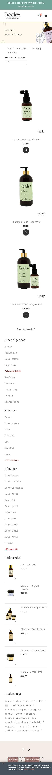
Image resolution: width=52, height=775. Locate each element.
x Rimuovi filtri (11, 549)
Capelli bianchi (12, 475)
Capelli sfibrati (11, 531)
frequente (17, 705)
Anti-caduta (10, 383)
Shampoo (9, 448)
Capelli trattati (11, 537)
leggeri (8, 718)
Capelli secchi (11, 525)
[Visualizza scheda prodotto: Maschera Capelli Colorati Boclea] (11, 593)
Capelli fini (10, 500)
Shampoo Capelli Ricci (33, 629)
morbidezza (11, 710)
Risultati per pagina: (16, 57)
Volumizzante (11, 390)
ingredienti (30, 701)
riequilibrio (10, 726)
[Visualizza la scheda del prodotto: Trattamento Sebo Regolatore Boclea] (26, 270)
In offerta (12, 52)
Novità (35, 48)
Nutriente (9, 396)
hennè (28, 705)
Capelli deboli (11, 494)
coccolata (21, 722)
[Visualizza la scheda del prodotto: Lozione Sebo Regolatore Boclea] (26, 106)
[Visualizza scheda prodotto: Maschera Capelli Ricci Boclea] (11, 657)
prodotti (22, 726)
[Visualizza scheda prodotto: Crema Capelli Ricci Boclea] (11, 679)
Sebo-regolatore (13, 371)
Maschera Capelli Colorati (30, 587)
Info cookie (29, 769)
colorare (33, 726)
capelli (23, 710)
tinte (40, 701)
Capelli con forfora (13, 482)
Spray (7, 454)
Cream (8, 417)
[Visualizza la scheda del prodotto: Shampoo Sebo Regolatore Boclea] (26, 188)
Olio (7, 442)
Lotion (8, 429)
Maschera (9, 436)
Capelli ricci (10, 365)
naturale (9, 722)
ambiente (10, 731)
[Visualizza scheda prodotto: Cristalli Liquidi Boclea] (11, 571)
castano (35, 731)
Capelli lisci (10, 512)
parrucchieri (21, 718)
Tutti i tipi (9, 543)
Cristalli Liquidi (12, 402)
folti (32, 718)
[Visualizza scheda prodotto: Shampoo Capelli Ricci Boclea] (11, 636)
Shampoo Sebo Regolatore (26, 222)
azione (18, 701)
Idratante (9, 347)
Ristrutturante (11, 353)
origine (19, 714)
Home (7, 34)
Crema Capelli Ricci (31, 672)
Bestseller (22, 48)
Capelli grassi (11, 506)
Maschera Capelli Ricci (33, 650)
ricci (7, 705)
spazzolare (23, 731)
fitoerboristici (35, 722)
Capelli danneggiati (14, 488)
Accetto (13, 759)
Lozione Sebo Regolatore (26, 139)
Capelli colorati (12, 359)
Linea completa (12, 423)
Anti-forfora (10, 377)
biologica (34, 710)
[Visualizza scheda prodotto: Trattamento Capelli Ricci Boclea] (11, 614)
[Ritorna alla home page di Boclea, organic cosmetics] (13, 15)
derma (8, 701)
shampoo (30, 714)
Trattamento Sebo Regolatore (26, 304)
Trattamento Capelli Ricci (34, 607)
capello (9, 714)
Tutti (10, 48)
